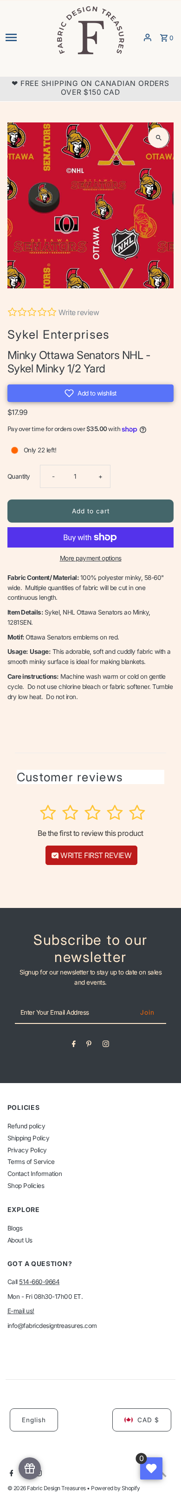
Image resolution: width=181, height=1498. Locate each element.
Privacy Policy (27, 1150)
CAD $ (148, 1420)
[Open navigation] (28, 37)
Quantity (18, 476)
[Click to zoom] (158, 137)
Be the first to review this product (90, 833)
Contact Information (34, 1173)
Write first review (95, 855)
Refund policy (26, 1126)
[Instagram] (106, 1046)
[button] (90, 393)
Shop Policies (26, 1185)
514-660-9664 (39, 1281)
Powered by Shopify (115, 1488)
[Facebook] (74, 1046)
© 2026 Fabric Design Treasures (47, 1488)
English (34, 1420)
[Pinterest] (88, 1046)
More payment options (91, 558)
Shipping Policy (28, 1138)
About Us (19, 1240)
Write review (78, 312)
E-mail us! (20, 1311)
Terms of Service (31, 1161)
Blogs (15, 1228)
